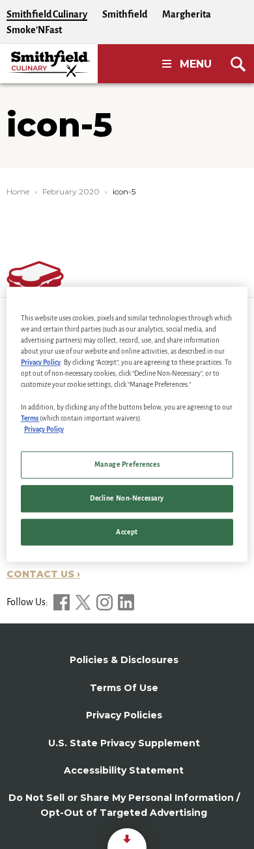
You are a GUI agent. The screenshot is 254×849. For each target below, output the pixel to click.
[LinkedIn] (126, 602)
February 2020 (71, 191)
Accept (126, 532)
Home (18, 191)
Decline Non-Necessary (127, 498)
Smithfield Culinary (47, 14)
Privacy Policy (41, 363)
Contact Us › (43, 574)
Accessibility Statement (124, 770)
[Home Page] (49, 63)
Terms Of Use (124, 688)
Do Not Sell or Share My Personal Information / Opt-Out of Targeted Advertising (124, 805)
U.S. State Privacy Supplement (124, 743)
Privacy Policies (124, 715)
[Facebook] (62, 602)
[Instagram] (105, 602)
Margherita (186, 14)
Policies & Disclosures (124, 660)
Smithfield (124, 14)
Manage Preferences (127, 464)
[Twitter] (84, 602)
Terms (30, 418)
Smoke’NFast (34, 30)
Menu (196, 64)
